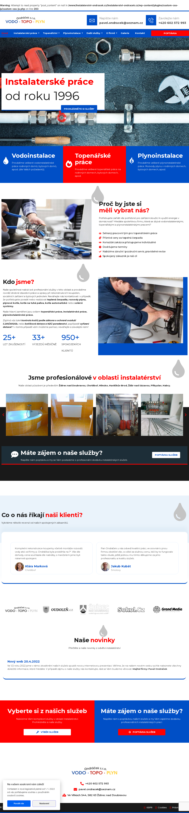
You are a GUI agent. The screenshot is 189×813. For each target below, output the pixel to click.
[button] (3, 415)
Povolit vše (19, 803)
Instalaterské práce (25, 33)
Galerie (125, 33)
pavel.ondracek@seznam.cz (121, 23)
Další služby (93, 33)
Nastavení (44, 803)
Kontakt (140, 33)
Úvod (4, 33)
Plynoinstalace (72, 33)
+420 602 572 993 (172, 23)
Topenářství (50, 33)
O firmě (110, 33)
